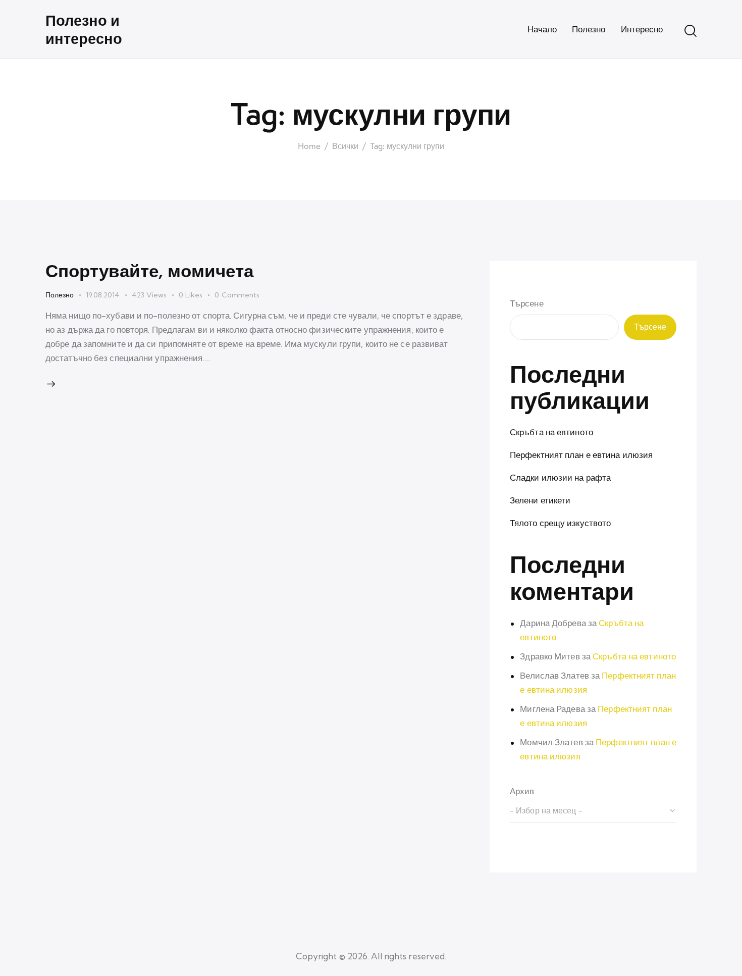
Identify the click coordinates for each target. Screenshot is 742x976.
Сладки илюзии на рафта (560, 477)
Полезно (59, 294)
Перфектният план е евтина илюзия (581, 454)
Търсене (527, 303)
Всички (345, 146)
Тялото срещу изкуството (560, 523)
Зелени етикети (540, 500)
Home (309, 146)
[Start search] (690, 31)
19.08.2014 (103, 294)
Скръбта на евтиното (551, 432)
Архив (522, 791)
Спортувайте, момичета (149, 270)
